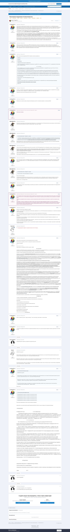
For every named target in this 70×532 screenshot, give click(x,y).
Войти (47, 502)
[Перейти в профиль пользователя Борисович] (13, 229)
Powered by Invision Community (35, 527)
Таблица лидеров (19, 6)
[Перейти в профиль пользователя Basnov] (13, 353)
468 (13, 128)
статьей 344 (39, 33)
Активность (14, 6)
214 (12, 31)
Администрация (21, 8)
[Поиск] (61, 6)
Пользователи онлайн (28, 8)
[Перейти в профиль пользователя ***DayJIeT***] (10, 21)
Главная (10, 6)
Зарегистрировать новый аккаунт (22, 502)
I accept (59, 530)
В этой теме (57, 6)
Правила (17, 8)
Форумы (10, 8)
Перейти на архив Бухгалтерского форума (29, 6)
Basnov (12, 350)
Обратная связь (33, 525)
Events (13, 8)
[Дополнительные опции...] (60, 24)
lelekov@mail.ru (12, 121)
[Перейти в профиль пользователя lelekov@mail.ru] (13, 124)
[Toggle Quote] (17, 171)
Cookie (38, 525)
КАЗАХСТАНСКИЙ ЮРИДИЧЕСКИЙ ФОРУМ (17, 3)
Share (52, 20)
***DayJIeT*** (16, 20)
